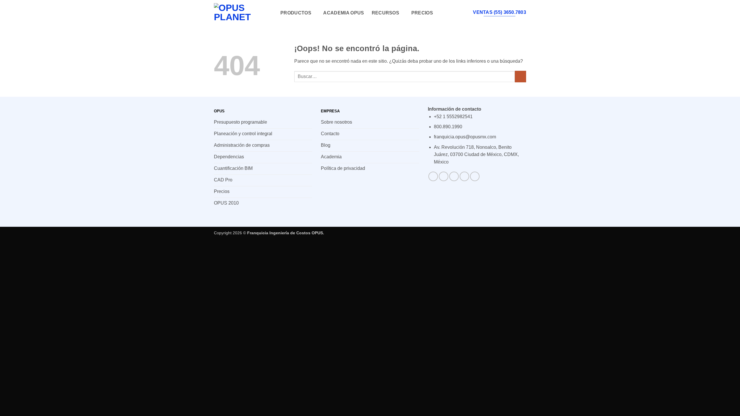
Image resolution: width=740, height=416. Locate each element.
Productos (295, 12)
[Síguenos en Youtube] (475, 176)
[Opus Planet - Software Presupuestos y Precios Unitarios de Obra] (243, 13)
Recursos (385, 12)
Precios (422, 12)
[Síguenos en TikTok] (454, 176)
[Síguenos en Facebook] (433, 176)
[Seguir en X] (464, 176)
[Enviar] (520, 76)
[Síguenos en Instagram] (443, 176)
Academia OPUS (343, 12)
